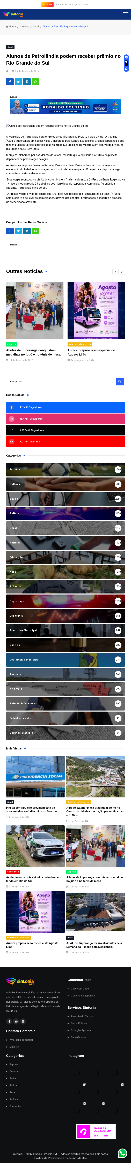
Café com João (80, 988)
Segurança (13, 872)
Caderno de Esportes (83, 995)
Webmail (18, 1154)
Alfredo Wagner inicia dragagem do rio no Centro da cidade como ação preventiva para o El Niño (95, 811)
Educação (15, 1106)
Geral (36, 26)
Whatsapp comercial (21, 1040)
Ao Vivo (47, 4)
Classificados (78, 1037)
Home (12, 26)
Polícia (13, 1085)
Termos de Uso (77, 1158)
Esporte (11, 344)
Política (14, 1099)
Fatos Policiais (79, 1023)
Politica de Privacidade (48, 1158)
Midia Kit (14, 1047)
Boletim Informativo (80, 344)
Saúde (13, 1078)
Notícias (24, 26)
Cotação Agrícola (81, 1030)
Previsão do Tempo (82, 1016)
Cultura (14, 1071)
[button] (115, 272)
